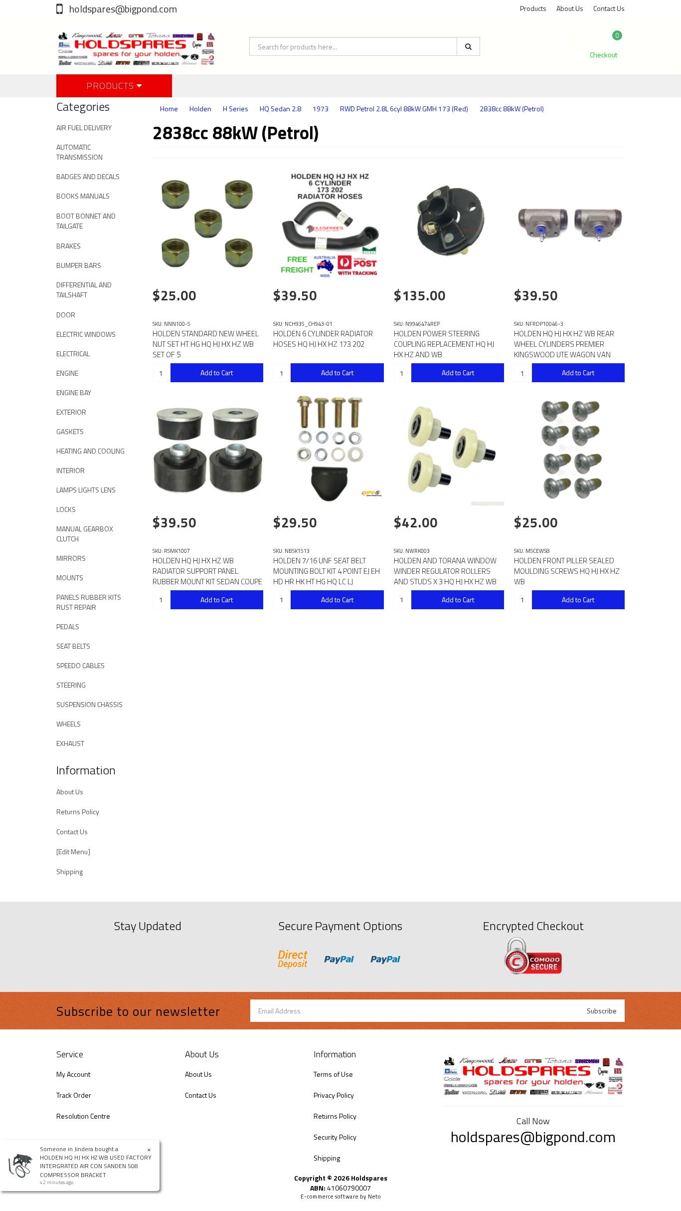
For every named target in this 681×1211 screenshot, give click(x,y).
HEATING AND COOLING (90, 451)
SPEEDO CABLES (80, 665)
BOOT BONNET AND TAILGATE (86, 221)
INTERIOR (70, 470)
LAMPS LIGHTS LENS (86, 489)
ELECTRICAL (73, 353)
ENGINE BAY (73, 392)
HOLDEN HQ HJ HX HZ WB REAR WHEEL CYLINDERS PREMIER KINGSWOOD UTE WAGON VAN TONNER (564, 349)
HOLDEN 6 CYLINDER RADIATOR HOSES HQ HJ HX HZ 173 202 (323, 339)
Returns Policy (77, 811)
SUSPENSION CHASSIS (89, 704)
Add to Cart (216, 372)
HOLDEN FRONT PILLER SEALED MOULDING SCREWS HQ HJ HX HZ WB (567, 571)
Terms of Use (333, 1074)
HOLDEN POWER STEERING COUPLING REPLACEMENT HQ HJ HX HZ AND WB (444, 344)
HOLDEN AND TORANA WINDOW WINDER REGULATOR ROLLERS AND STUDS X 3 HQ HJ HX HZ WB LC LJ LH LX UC (445, 576)
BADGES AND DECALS (88, 176)
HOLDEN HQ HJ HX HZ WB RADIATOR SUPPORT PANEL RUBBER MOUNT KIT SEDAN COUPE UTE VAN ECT (207, 576)
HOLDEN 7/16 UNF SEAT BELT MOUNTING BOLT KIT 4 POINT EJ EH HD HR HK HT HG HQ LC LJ (326, 571)
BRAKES (68, 246)
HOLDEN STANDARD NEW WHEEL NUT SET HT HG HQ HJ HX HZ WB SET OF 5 (206, 344)
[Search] (468, 46)
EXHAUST (70, 743)
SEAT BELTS (73, 646)
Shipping (69, 871)
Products (533, 8)
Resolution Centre (83, 1116)
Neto (374, 1197)
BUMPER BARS (78, 265)
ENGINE (67, 373)
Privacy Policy (334, 1095)
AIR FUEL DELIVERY (84, 127)
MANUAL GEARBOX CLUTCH (84, 533)
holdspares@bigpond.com (122, 8)
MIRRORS (71, 558)
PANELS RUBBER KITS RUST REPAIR (88, 602)
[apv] (371, 493)
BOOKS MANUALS (83, 196)
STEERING (71, 685)
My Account (73, 1074)
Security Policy (335, 1137)
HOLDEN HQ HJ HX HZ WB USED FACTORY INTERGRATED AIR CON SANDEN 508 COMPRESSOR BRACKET (96, 1166)
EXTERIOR (71, 412)
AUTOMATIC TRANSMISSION (79, 152)
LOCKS (66, 509)
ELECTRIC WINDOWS (86, 334)
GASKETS (70, 431)
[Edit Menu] (73, 851)
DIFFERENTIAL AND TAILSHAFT (84, 289)
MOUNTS (69, 577)
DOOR (65, 314)
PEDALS (67, 626)
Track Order (73, 1095)
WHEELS (68, 724)
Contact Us (609, 8)
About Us (569, 8)
